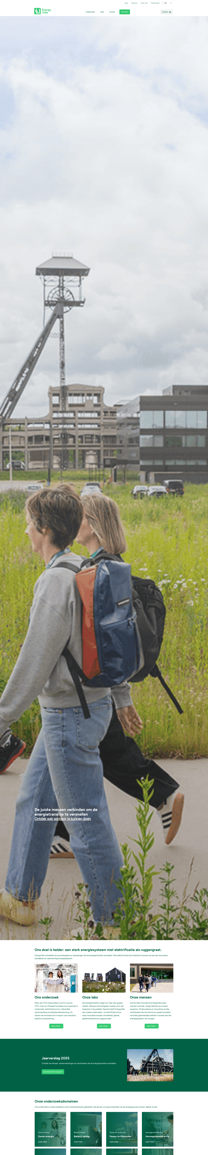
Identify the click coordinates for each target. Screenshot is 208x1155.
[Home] (42, 11)
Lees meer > (56, 1026)
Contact (124, 12)
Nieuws (134, 3)
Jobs (126, 3)
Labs (102, 12)
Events (112, 12)
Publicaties (155, 3)
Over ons (144, 3)
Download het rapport (52, 1072)
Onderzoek (90, 12)
